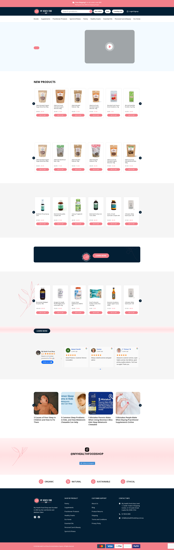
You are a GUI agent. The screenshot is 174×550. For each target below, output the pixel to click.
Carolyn (97, 349)
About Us (95, 504)
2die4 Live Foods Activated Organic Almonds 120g (94, 107)
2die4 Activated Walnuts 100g (76, 106)
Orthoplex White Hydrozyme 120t (129, 214)
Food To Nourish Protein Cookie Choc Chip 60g (95, 303)
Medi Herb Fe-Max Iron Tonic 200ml (95, 214)
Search (91, 11)
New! (107, 11)
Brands (36, 19)
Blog (93, 507)
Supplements (45, 19)
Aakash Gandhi (74, 349)
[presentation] (33, 103)
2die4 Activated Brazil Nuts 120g (60, 160)
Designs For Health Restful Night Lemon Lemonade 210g (59, 303)
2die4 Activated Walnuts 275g (93, 160)
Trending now (117, 11)
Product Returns (97, 511)
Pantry (85, 19)
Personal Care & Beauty (123, 19)
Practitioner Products (60, 19)
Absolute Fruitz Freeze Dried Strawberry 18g (113, 106)
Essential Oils (107, 19)
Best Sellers (98, 11)
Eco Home (136, 19)
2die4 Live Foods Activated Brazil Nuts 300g (130, 161)
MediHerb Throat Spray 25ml (42, 214)
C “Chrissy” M (125, 349)
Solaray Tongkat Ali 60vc (77, 214)
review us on (46, 362)
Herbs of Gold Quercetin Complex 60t (113, 214)
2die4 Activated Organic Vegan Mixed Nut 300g (42, 106)
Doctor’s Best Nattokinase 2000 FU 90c (77, 303)
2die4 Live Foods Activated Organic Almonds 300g (59, 107)
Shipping (95, 515)
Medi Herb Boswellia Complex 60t (59, 214)
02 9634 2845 (126, 514)
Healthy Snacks (95, 19)
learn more (100, 256)
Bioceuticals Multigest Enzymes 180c (42, 303)
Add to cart (43, 115)
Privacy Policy (96, 523)
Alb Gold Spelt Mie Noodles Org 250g (130, 106)
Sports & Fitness (75, 19)
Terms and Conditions (99, 519)
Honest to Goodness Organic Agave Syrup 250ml (113, 303)
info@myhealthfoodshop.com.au (133, 518)
